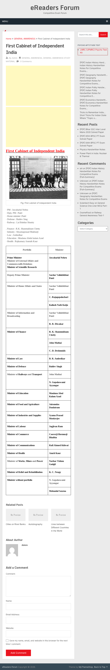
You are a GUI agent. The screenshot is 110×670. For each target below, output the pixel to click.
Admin (14, 58)
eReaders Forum (54, 7)
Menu (5, 21)
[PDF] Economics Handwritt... (93, 100)
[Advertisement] (38, 86)
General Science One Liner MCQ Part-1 (93, 206)
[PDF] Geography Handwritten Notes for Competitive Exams (93, 196)
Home (8, 38)
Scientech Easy (87, 203)
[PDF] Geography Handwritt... (94, 75)
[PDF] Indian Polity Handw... (93, 87)
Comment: (10, 574)
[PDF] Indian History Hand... (93, 62)
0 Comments (26, 61)
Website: (10, 628)
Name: (9, 601)
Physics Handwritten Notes (92, 149)
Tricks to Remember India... (92, 112)
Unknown (84, 181)
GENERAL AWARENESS (24, 38)
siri (81, 168)
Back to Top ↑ (101, 667)
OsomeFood (85, 212)
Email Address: (13, 614)
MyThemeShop (86, 667)
